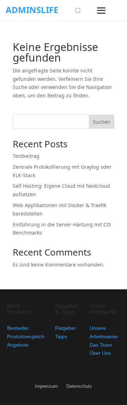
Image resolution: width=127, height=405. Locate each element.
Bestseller (18, 328)
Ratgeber (65, 328)
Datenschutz (79, 386)
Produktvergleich (25, 336)
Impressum (46, 386)
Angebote (18, 345)
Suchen (101, 121)
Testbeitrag (26, 156)
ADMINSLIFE (32, 9)
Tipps (61, 336)
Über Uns (100, 353)
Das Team (101, 345)
